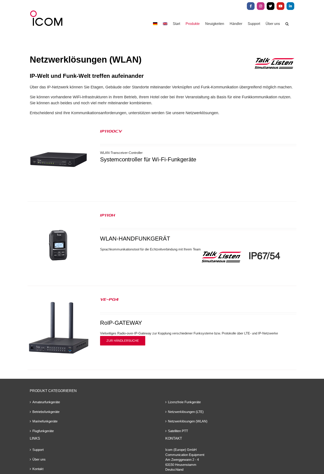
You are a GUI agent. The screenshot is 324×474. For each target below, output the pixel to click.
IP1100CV (111, 131)
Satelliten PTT (178, 431)
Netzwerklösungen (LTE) (186, 412)
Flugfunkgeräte (43, 431)
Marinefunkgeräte (45, 421)
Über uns (39, 459)
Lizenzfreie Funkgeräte (184, 402)
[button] (287, 23)
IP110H (107, 215)
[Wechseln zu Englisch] (165, 23)
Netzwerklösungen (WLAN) (187, 421)
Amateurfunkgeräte (46, 402)
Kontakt (37, 469)
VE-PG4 (109, 299)
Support (38, 450)
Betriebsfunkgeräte (46, 412)
